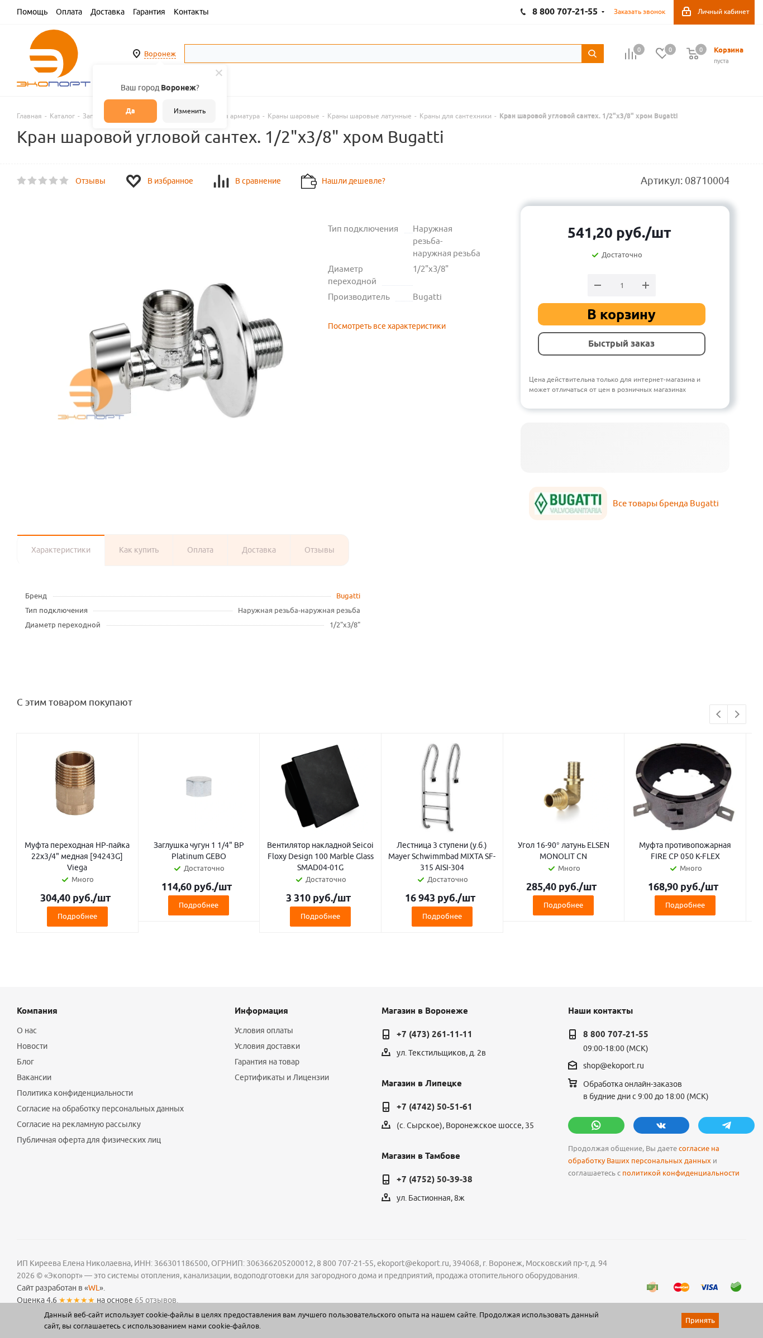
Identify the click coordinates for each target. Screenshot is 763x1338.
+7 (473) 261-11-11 (435, 1034)
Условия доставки (267, 1046)
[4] (54, 180)
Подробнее (77, 916)
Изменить (190, 111)
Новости (32, 1046)
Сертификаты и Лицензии (282, 1077)
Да (130, 111)
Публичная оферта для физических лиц (89, 1139)
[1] (22, 180)
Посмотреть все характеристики (387, 326)
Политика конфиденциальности (75, 1092)
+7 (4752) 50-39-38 (435, 1179)
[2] (32, 180)
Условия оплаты (264, 1030)
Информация (261, 1011)
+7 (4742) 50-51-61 (435, 1107)
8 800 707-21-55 (615, 1034)
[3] (43, 180)
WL (93, 1287)
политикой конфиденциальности (681, 1173)
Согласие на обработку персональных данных (100, 1108)
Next (737, 715)
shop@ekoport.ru (613, 1066)
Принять (700, 1320)
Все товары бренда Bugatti (666, 503)
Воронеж (160, 53)
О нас (27, 1030)
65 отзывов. (156, 1300)
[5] (64, 180)
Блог (25, 1061)
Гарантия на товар (267, 1061)
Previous (719, 715)
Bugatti (348, 595)
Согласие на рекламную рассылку (79, 1124)
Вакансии (34, 1077)
